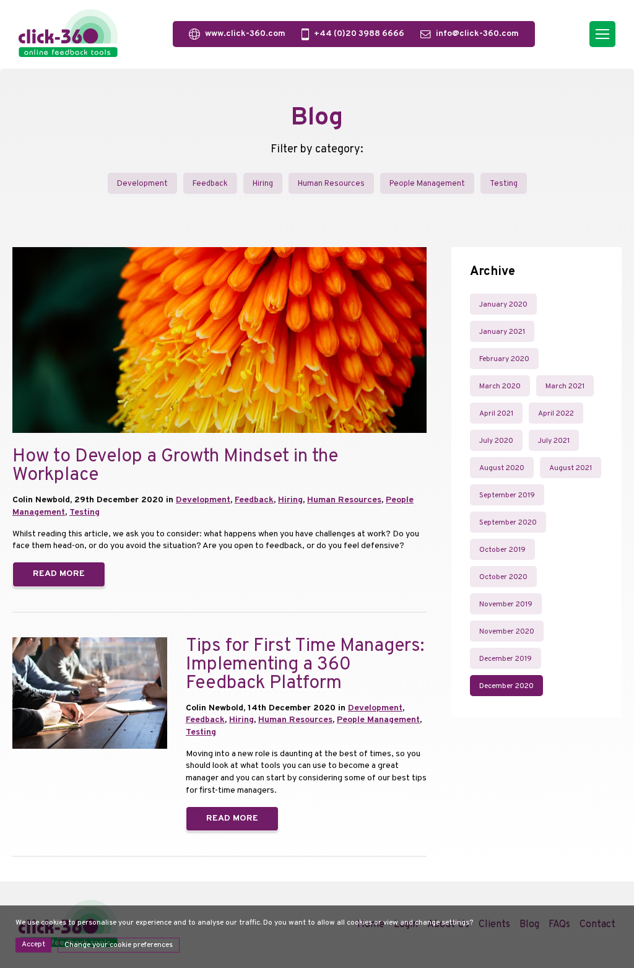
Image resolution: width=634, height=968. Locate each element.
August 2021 (570, 468)
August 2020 (501, 468)
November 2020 (506, 632)
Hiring (263, 184)
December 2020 (506, 686)
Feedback (210, 184)
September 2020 (508, 523)
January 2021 (502, 332)
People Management (427, 184)
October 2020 (503, 577)
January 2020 (503, 305)
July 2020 (496, 441)
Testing (504, 184)
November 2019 (505, 604)
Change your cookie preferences (118, 945)
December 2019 (505, 659)
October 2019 (502, 550)
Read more (59, 574)
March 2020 (500, 386)
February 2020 (504, 359)
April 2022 (556, 414)
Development (142, 184)
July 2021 (554, 441)
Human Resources (331, 184)
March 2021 (564, 386)
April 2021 (496, 414)
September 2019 (507, 495)
